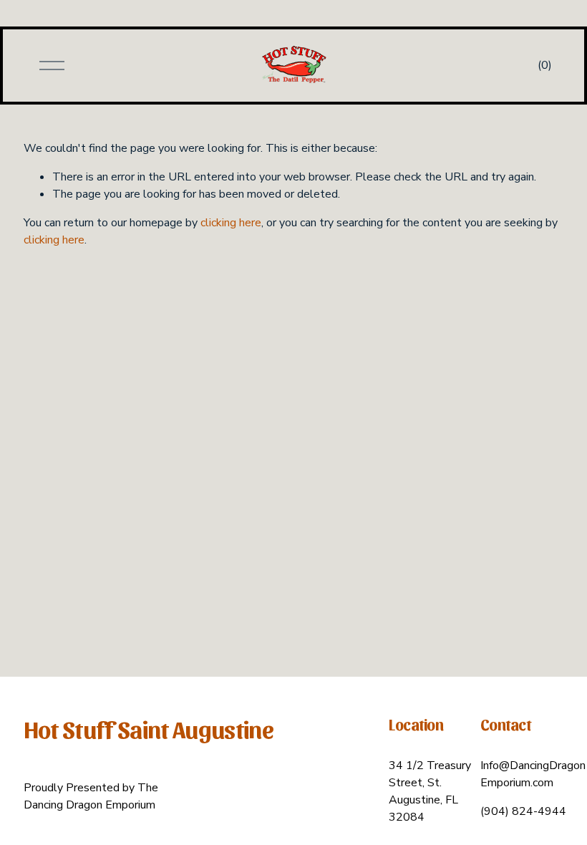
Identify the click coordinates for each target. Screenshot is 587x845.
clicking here (230, 223)
